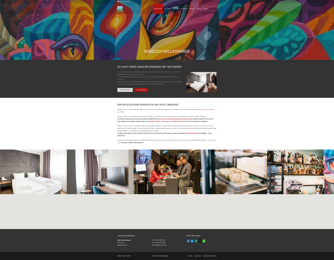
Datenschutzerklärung (210, 256)
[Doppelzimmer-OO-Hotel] (33, 172)
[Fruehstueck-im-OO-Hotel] (233, 172)
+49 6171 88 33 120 (160, 240)
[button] (171, 8)
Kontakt (190, 256)
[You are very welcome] (167, 172)
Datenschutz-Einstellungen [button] (160, 256)
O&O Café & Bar (191, 133)
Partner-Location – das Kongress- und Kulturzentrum (166, 121)
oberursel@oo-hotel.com (159, 245)
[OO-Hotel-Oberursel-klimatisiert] (100, 172)
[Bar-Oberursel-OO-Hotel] (300, 172)
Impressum (198, 256)
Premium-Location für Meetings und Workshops (175, 119)
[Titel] (120, 8)
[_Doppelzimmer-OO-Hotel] (201, 82)
